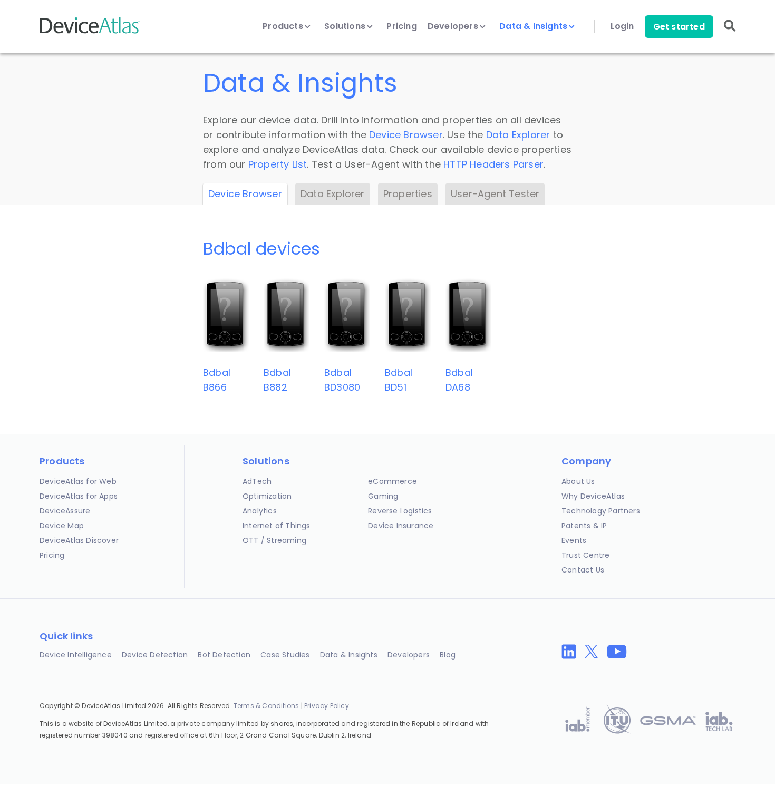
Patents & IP (584, 525)
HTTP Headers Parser (493, 164)
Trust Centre (585, 555)
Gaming (383, 496)
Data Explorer (518, 134)
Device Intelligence (76, 655)
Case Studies (284, 655)
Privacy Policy (326, 705)
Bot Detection (224, 655)
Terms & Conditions (266, 705)
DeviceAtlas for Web (78, 481)
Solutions (345, 26)
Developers (454, 26)
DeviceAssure (65, 511)
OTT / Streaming (274, 540)
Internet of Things (277, 525)
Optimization (267, 496)
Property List (277, 164)
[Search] (729, 33)
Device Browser (406, 134)
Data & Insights (534, 26)
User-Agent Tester (495, 193)
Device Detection (155, 655)
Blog (448, 655)
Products (284, 26)
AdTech (257, 481)
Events (573, 540)
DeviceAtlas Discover (79, 540)
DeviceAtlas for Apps (79, 496)
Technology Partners (600, 511)
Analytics (260, 511)
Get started (679, 27)
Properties (407, 193)
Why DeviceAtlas (593, 496)
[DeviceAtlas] (90, 32)
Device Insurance (400, 525)
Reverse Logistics (400, 511)
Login (622, 26)
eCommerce (392, 481)
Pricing (401, 26)
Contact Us (582, 570)
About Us (578, 481)
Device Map (62, 525)
